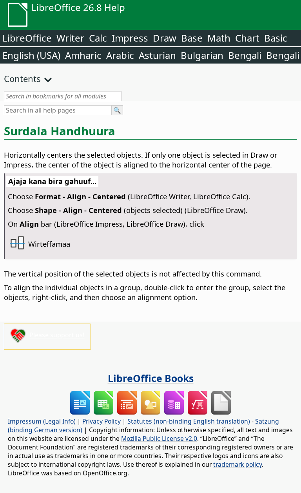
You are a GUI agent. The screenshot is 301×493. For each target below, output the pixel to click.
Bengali (244, 55)
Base (192, 37)
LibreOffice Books (151, 378)
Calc (98, 37)
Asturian (157, 55)
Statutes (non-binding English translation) (188, 421)
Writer (70, 37)
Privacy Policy (101, 421)
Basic (275, 37)
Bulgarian (202, 55)
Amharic (83, 55)
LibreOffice (27, 37)
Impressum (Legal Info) (42, 421)
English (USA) (31, 55)
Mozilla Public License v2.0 (159, 438)
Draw (164, 37)
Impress (130, 37)
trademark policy (237, 464)
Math (218, 37)
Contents (22, 78)
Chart (247, 37)
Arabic (120, 55)
